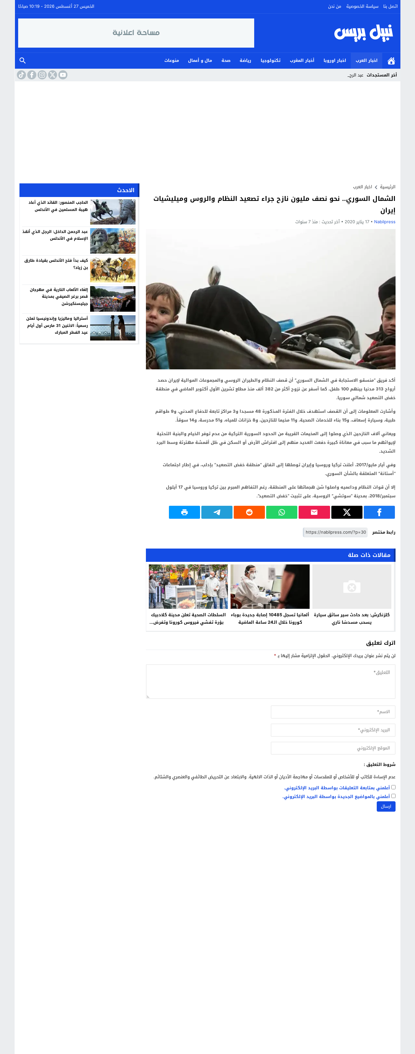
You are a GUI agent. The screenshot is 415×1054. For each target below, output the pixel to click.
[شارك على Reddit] (249, 512)
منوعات (171, 60)
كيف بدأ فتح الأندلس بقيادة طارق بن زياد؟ (56, 264)
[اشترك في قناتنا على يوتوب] (62, 74)
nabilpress (385, 222)
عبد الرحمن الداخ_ (347, 75)
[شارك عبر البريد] (314, 512)
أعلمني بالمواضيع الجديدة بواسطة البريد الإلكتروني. (336, 797)
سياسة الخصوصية (362, 6)
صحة (226, 60)
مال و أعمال (200, 60)
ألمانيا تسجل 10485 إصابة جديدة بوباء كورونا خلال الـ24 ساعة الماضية (270, 618)
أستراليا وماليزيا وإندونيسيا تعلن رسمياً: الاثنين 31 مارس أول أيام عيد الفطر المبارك (57, 325)
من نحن (334, 6)
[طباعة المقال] (184, 512)
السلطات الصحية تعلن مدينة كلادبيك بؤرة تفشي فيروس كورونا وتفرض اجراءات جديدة (188, 622)
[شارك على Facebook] (379, 512)
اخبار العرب (367, 60)
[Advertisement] (207, 130)
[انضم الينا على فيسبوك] (31, 74)
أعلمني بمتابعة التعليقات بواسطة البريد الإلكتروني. (337, 788)
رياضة (245, 60)
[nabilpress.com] (325, 33)
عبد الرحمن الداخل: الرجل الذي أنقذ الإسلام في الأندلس (55, 235)
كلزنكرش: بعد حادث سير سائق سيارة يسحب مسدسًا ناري (352, 618)
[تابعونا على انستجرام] (41, 74)
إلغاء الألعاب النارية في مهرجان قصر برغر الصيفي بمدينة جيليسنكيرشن (59, 296)
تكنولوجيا (270, 60)
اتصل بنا (390, 6)
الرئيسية (391, 60)
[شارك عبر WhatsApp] (282, 512)
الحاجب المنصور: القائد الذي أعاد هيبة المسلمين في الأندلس (58, 206)
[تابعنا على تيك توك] (21, 74)
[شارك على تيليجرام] (217, 512)
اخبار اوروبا (335, 60)
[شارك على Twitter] (347, 512)
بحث (22, 61)
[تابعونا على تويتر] (52, 74)
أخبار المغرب (302, 60)
